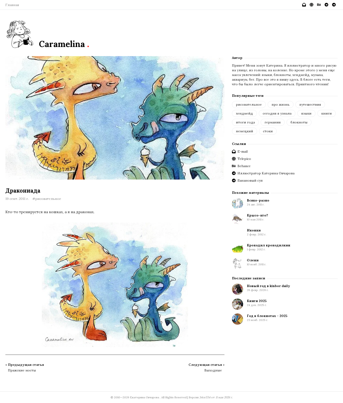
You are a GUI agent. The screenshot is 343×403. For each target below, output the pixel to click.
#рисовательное (46, 199)
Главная (12, 5)
